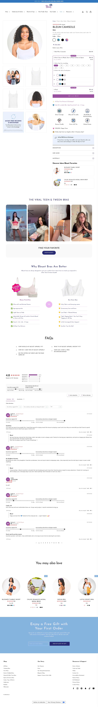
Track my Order (76, 668)
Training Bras (7, 668)
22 (61, 67)
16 (83, 65)
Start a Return (76, 666)
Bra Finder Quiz (43, 11)
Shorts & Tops (31, 11)
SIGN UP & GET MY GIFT (59, 643)
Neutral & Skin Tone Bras (10, 675)
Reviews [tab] (9, 399)
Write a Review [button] (87, 395)
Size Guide (53, 11)
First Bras (6, 670)
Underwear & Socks (17, 11)
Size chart (57, 44)
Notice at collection (39, 702)
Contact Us (75, 673)
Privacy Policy (76, 682)
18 (88, 65)
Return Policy (76, 677)
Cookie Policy (76, 684)
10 (66, 65)
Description (57, 148)
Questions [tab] (19, 399)
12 (72, 65)
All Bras (5, 666)
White (54, 39)
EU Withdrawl (76, 680)
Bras (7, 11)
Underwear (6, 682)
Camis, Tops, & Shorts (9, 680)
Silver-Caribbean (58, 39)
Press (39, 668)
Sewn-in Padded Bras (9, 673)
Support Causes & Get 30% (44, 675)
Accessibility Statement (78, 675)
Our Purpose (41, 666)
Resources (69, 11)
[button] (73, 52)
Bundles (5, 684)
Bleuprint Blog (41, 673)
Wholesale (6, 686)
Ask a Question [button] (73, 395)
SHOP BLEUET (49, 252)
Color (56, 36)
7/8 (61, 65)
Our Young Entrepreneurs (44, 670)
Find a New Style (61, 21)
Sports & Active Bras (9, 677)
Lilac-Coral (66, 39)
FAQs (74, 670)
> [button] (61, 543)
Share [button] (9, 432)
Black (62, 39)
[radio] (57, 75)
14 (77, 65)
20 (55, 67)
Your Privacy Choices (54, 702)
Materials (56, 158)
